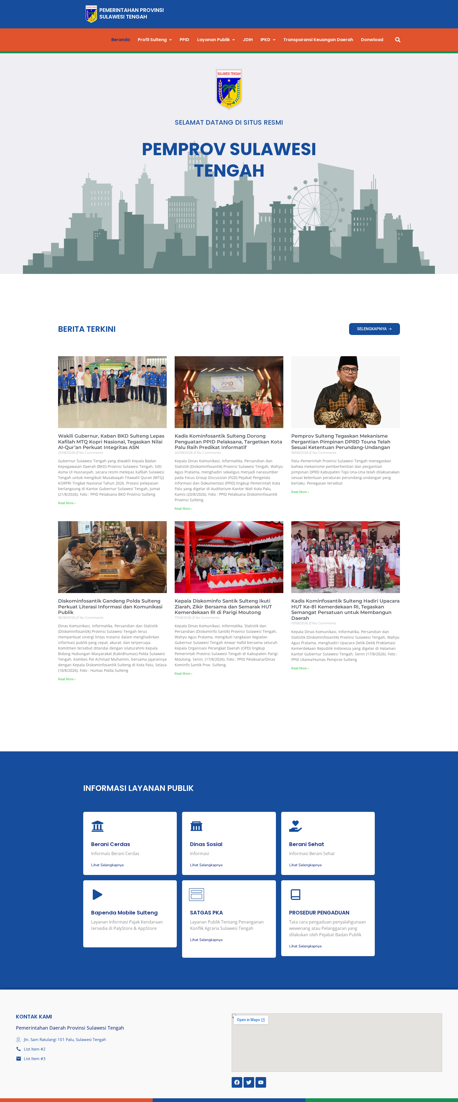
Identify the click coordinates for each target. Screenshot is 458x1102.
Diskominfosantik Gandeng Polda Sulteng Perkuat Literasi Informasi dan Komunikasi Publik (110, 606)
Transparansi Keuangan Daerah (318, 40)
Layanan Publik (213, 40)
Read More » (67, 503)
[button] (155, 40)
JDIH (248, 40)
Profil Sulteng (152, 40)
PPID (184, 40)
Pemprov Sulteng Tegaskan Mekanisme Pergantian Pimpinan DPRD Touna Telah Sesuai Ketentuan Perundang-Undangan (340, 441)
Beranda (120, 40)
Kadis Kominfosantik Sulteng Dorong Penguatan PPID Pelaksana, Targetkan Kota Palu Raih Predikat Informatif (228, 441)
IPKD (265, 40)
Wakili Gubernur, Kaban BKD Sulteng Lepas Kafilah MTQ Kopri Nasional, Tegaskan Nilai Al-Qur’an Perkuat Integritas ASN (111, 441)
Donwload (372, 40)
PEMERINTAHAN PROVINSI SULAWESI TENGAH (131, 13)
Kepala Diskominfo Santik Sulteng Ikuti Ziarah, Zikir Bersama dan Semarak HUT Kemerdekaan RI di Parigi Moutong (223, 606)
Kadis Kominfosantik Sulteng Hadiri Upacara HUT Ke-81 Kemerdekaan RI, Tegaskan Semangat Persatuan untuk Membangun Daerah (345, 609)
